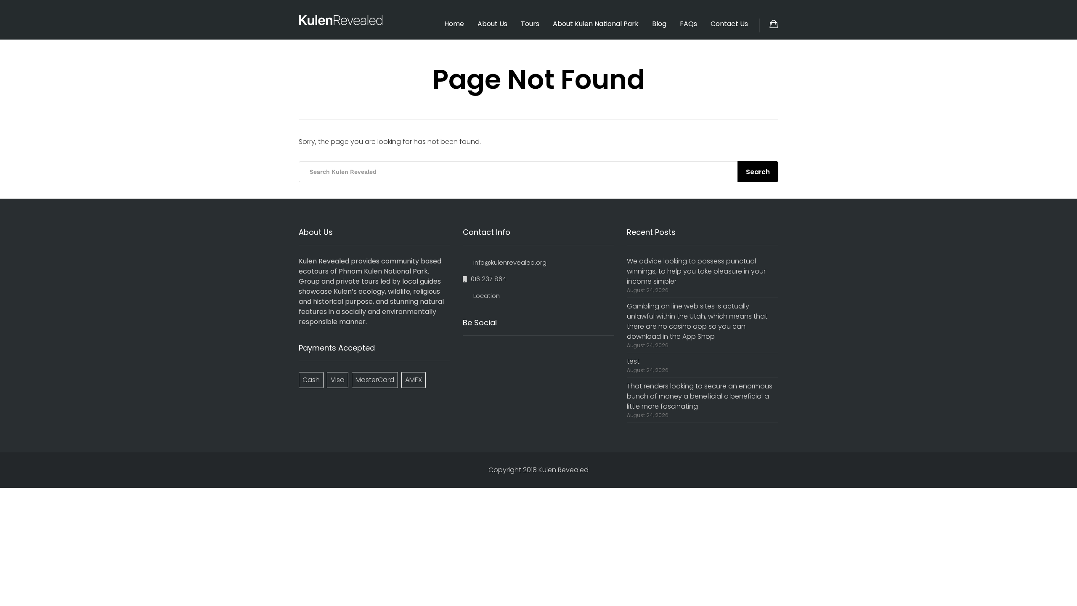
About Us (492, 24)
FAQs (688, 24)
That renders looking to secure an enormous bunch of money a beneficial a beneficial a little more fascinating (699, 396)
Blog (659, 24)
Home (454, 24)
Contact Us (729, 24)
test (633, 361)
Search (758, 171)
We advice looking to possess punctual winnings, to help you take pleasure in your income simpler (696, 271)
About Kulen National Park (596, 24)
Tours (530, 24)
